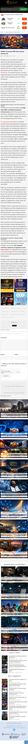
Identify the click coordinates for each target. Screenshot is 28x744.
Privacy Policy (16, 727)
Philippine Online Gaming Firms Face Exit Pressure (14, 413)
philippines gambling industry (18, 314)
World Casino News (10, 725)
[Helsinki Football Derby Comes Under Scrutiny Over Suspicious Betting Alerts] (14, 583)
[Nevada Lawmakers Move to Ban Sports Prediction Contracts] (5, 694)
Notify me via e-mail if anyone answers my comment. (14, 364)
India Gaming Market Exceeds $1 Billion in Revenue (14, 612)
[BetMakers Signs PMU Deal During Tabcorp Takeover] (14, 459)
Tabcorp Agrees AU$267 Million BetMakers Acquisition (14, 533)
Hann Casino (5, 249)
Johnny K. (11, 515)
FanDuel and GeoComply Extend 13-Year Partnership (14, 433)
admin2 (11, 710)
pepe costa (4, 317)
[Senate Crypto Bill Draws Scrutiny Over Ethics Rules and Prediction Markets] (5, 685)
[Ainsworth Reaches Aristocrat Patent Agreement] (14, 439)
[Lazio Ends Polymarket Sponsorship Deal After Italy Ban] (14, 479)
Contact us (19, 725)
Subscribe (23, 9)
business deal (5, 314)
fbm (25, 308)
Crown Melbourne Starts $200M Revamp (13, 386)
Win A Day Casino (10, 27)
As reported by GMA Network (9, 122)
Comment (3, 337)
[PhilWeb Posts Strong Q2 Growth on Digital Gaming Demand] (14, 499)
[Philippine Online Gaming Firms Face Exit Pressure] (14, 399)
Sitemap (23, 727)
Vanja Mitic (4, 55)
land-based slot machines (18, 311)
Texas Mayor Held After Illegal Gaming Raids (14, 393)
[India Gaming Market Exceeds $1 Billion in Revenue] (14, 600)
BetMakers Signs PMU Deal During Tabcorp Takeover (14, 473)
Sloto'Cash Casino (10, 23)
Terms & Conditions (7, 727)
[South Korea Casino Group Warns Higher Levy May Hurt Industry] (5, 699)
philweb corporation (16, 308)
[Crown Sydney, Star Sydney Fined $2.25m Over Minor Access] (14, 633)
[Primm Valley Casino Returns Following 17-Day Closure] (5, 681)
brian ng (12, 317)
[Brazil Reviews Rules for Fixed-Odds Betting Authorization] (5, 690)
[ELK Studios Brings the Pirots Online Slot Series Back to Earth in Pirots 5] (5, 713)
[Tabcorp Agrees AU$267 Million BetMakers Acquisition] (14, 519)
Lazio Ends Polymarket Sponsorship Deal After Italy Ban (14, 493)
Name (3, 354)
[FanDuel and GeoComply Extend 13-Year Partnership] (14, 419)
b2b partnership (5, 311)
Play (24, 19)
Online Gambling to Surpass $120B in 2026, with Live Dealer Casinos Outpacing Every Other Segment (18, 707)
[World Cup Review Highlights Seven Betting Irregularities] (5, 718)
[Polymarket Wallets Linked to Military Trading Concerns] (14, 617)
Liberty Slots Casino (10, 19)
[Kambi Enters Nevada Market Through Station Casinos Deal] (14, 539)
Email (16, 354)
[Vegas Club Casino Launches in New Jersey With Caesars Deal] (5, 703)
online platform (5, 308)
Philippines (4, 72)
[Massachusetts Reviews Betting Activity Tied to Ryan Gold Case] (14, 566)
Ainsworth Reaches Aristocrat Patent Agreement (14, 453)
